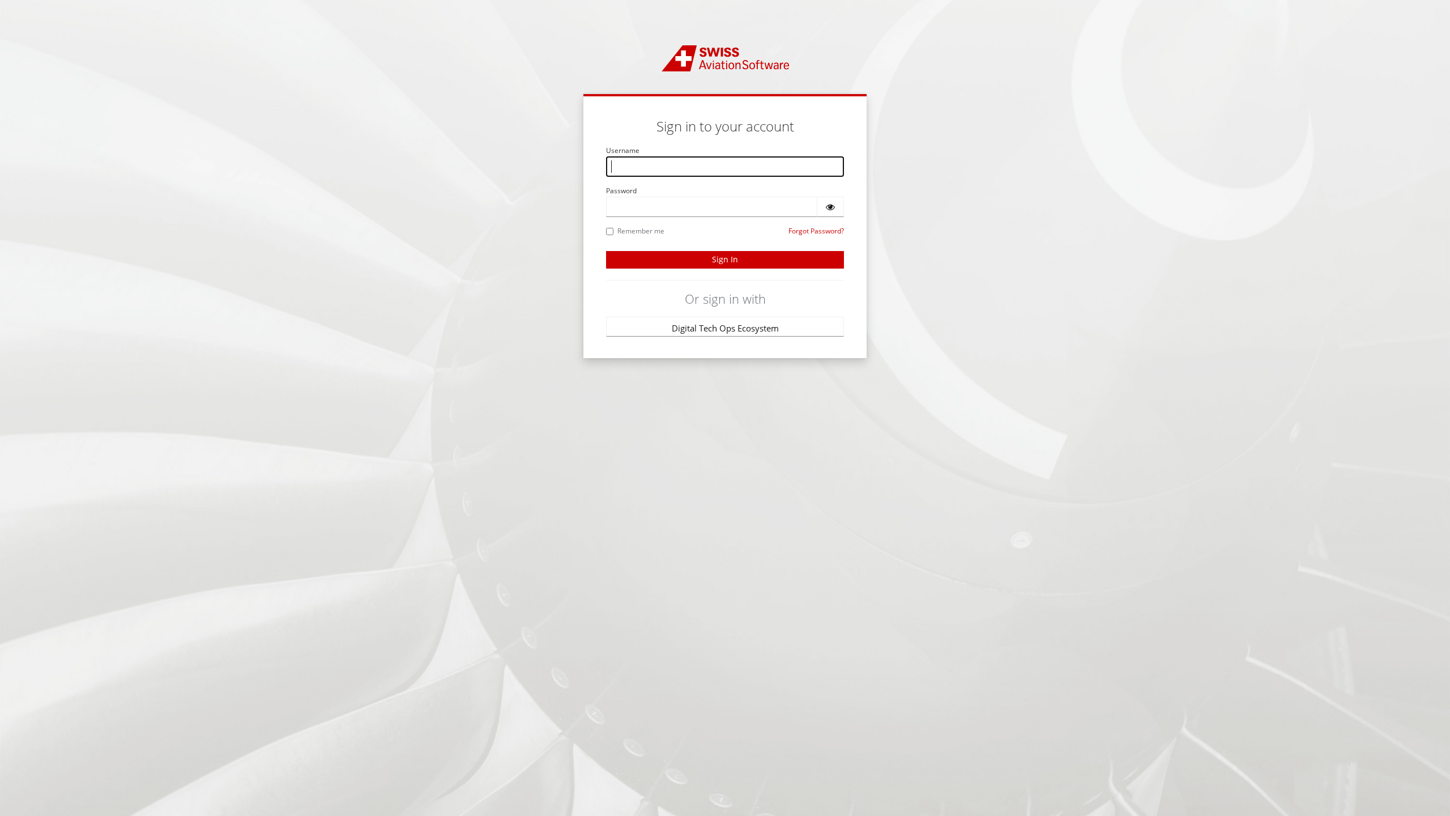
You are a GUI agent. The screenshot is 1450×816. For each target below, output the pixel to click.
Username (622, 150)
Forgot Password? (816, 231)
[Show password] (830, 207)
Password (621, 191)
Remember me (640, 231)
